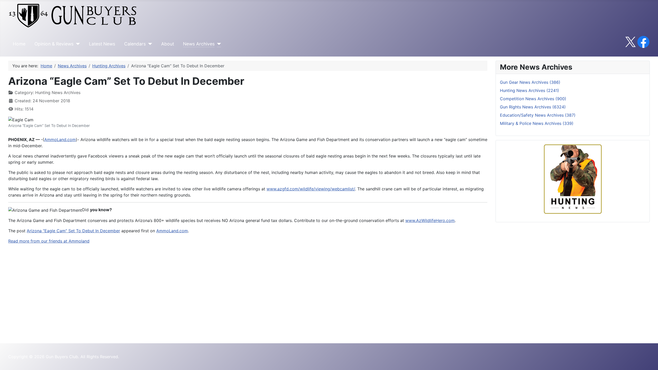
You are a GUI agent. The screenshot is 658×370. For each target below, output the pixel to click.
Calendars (135, 44)
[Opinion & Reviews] (77, 44)
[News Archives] (218, 44)
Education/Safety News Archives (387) (537, 115)
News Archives (199, 44)
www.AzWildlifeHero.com (430, 220)
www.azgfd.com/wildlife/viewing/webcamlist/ (311, 188)
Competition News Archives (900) (533, 98)
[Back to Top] (649, 360)
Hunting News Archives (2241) (529, 90)
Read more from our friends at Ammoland (48, 241)
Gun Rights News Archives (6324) (533, 106)
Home (19, 44)
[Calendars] (149, 44)
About (167, 44)
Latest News (102, 44)
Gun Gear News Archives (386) (530, 82)
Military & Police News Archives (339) (536, 123)
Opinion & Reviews (54, 44)
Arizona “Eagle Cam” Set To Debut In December (73, 230)
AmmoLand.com (60, 139)
